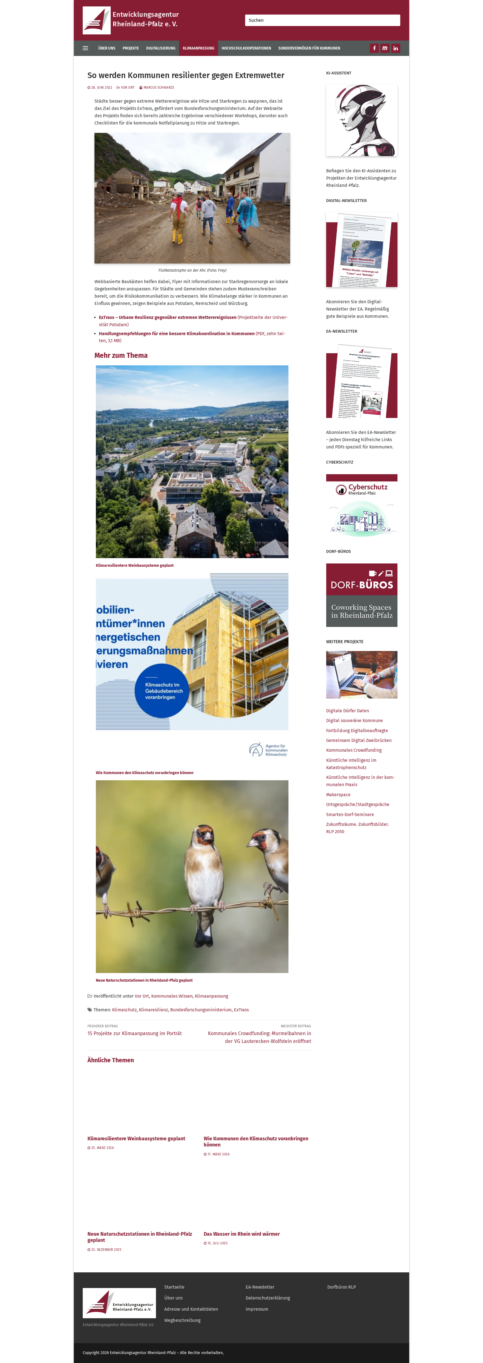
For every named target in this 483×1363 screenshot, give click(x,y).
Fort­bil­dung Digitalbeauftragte (357, 730)
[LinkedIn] (395, 48)
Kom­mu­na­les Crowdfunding (354, 750)
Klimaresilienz (153, 1009)
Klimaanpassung (211, 996)
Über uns (173, 1298)
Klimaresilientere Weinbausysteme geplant (136, 1139)
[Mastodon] (384, 48)
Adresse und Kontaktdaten (191, 1309)
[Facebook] (374, 48)
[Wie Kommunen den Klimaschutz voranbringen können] (257, 1100)
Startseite (174, 1287)
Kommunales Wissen (172, 996)
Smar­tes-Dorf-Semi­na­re (350, 814)
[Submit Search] (394, 20)
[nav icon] (86, 48)
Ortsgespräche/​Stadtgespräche (357, 804)
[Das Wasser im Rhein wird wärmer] (257, 1195)
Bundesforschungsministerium (201, 1009)
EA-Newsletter (260, 1287)
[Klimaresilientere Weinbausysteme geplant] (141, 1100)
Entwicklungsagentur (146, 14)
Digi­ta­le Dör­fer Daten (347, 710)
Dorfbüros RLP (341, 1287)
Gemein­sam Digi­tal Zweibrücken (359, 740)
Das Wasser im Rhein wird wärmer (242, 1234)
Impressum (257, 1309)
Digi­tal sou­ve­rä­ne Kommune (354, 720)
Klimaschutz (124, 1009)
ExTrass (241, 1009)
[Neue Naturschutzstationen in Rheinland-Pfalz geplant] (141, 1195)
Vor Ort (127, 88)
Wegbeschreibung (182, 1320)
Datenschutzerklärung (268, 1298)
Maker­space (338, 794)
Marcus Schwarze (158, 88)
